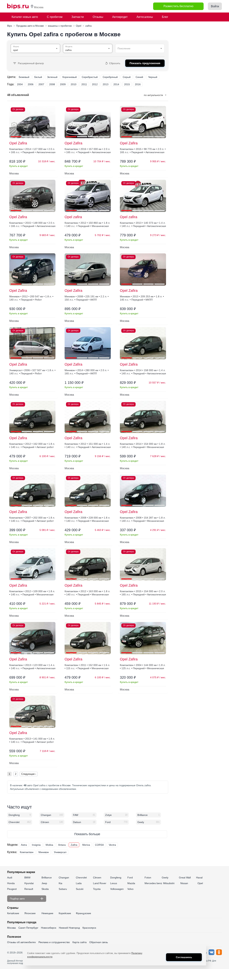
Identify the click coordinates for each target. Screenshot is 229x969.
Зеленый (52, 77)
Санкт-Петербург (28, 927)
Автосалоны (145, 16)
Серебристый (90, 77)
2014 (116, 84)
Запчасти (77, 16)
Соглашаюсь (184, 957)
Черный (152, 77)
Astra (24, 844)
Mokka (49, 844)
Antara (62, 844)
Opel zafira (73, 217)
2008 (52, 84)
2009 (63, 84)
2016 (138, 84)
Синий (139, 77)
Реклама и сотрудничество (54, 942)
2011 (84, 84)
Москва (11, 927)
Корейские (65, 913)
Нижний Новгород (69, 927)
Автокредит (120, 16)
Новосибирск (48, 927)
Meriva (86, 844)
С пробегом (54, 16)
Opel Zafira (18, 143)
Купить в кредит (18, 166)
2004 (20, 84)
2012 (95, 84)
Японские (30, 913)
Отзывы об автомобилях (21, 942)
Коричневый (69, 77)
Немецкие (47, 913)
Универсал (60, 852)
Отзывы (98, 16)
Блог (165, 16)
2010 (73, 84)
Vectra (112, 844)
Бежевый (24, 77)
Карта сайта (79, 942)
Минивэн (43, 852)
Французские (83, 913)
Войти (215, 6)
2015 (127, 84)
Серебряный (110, 77)
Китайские (13, 913)
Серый (127, 77)
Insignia (36, 844)
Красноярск (89, 927)
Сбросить (114, 63)
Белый (38, 77)
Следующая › (28, 774)
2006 (30, 84)
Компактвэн (26, 852)
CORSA (99, 844)
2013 (105, 84)
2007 (41, 84)
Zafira (74, 844)
